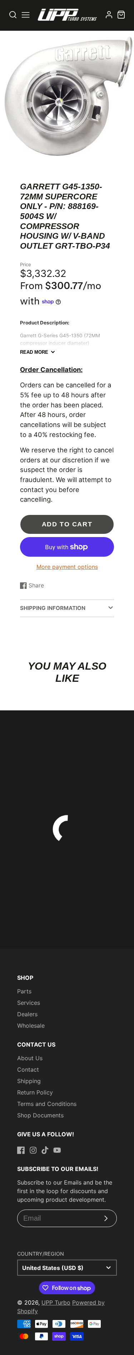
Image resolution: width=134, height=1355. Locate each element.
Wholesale (31, 1025)
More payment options (67, 566)
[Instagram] (33, 1150)
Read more (34, 352)
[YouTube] (57, 1150)
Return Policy (35, 1092)
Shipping (29, 1081)
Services (28, 1002)
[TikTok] (45, 1150)
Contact (28, 1069)
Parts (24, 991)
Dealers (27, 1014)
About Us (30, 1058)
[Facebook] (21, 1150)
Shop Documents (40, 1115)
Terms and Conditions (46, 1103)
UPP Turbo (55, 1302)
